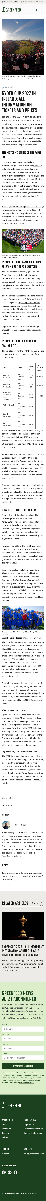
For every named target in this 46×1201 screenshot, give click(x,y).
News (4, 1124)
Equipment (7, 1128)
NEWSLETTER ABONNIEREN (23, 1066)
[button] (42, 10)
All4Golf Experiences (29, 2)
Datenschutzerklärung (27, 1083)
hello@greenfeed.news (34, 1153)
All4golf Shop (8, 2)
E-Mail (4, 1054)
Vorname (5, 1034)
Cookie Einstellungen (33, 1133)
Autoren (5, 1153)
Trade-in (40, 2)
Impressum (29, 1124)
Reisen (5, 1137)
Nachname (6, 1044)
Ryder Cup (37, 165)
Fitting (17, 2)
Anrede (5, 1025)
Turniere (5, 1133)
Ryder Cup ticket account (29, 302)
